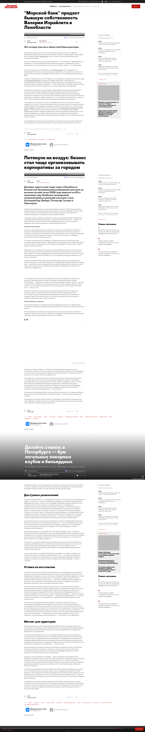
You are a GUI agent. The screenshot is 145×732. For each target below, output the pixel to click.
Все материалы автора (45, 42)
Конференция (28, 418)
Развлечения (59, 702)
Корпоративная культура (71, 417)
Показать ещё (102, 79)
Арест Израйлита (32, 139)
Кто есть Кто (95, 6)
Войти (136, 6)
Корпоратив (60, 417)
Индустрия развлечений (69, 702)
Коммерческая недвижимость (32, 704)
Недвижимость (51, 139)
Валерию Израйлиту (34, 80)
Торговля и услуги (50, 702)
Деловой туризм (38, 417)
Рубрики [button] (53, 6)
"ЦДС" (52, 93)
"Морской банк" (58, 70)
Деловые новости (87, 702)
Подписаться (85, 1)
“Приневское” (43, 56)
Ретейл (43, 702)
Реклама (87, 6)
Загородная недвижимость (91, 417)
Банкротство (42, 139)
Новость (30, 417)
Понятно (139, 729)
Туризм (45, 417)
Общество (36, 702)
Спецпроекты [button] (65, 6)
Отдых (81, 417)
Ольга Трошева (29, 108)
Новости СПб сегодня (106, 702)
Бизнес (110, 417)
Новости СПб (96, 702)
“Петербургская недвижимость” (70, 108)
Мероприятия (78, 6)
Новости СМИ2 (28, 150)
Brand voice (35, 418)
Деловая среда (52, 417)
